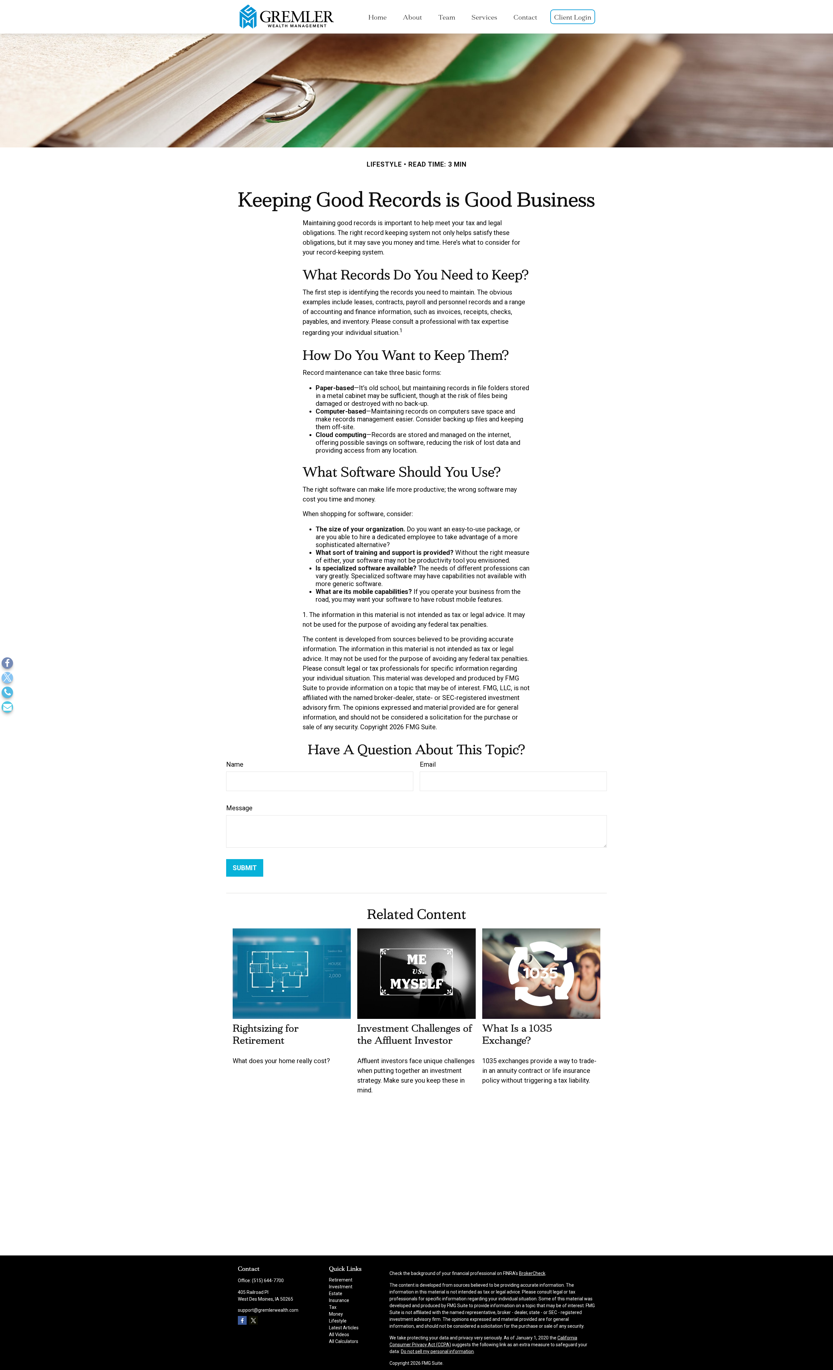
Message (239, 808)
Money (336, 1314)
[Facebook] (7, 663)
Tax (332, 1307)
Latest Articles (344, 1327)
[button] (377, 16)
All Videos (339, 1334)
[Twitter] (7, 677)
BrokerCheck (532, 1273)
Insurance (339, 1300)
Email (428, 764)
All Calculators (343, 1341)
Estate (335, 1293)
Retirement (340, 1279)
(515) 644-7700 (268, 1280)
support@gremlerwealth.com (268, 1310)
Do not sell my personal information (437, 1351)
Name (234, 764)
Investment (340, 1286)
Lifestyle (338, 1320)
